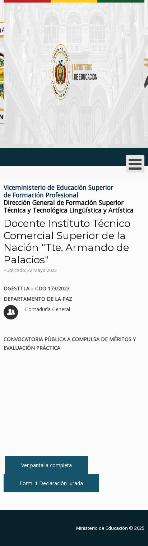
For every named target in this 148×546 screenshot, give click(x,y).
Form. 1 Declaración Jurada (51, 483)
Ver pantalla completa (46, 465)
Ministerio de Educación (102, 528)
